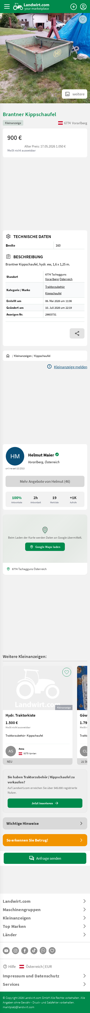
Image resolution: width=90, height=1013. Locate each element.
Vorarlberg (52, 279)
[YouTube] (6, 950)
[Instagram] (15, 950)
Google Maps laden (47, 547)
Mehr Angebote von (45, 481)
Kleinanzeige (13, 123)
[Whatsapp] (43, 950)
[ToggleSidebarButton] (7, 6)
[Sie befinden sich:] (9, 355)
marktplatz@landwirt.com (18, 1007)
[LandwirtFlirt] (52, 950)
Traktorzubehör (55, 287)
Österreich (66, 279)
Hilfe (12, 966)
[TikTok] (33, 950)
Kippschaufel (53, 293)
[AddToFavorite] (82, 19)
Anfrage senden (48, 858)
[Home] (31, 6)
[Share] (77, 333)
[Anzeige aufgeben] (74, 7)
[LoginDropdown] (83, 7)
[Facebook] (24, 950)
